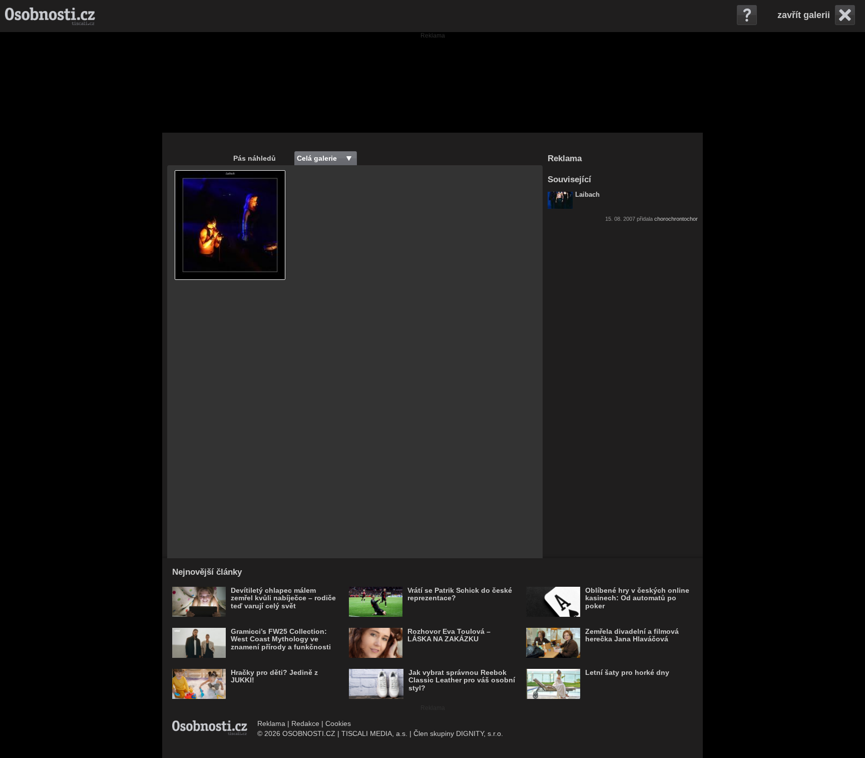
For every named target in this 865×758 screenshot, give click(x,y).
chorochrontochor (676, 219)
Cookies (338, 723)
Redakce (305, 723)
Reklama (271, 723)
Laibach (587, 194)
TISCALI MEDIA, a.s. (374, 733)
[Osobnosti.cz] (50, 16)
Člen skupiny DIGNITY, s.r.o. (458, 733)
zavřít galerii (803, 15)
